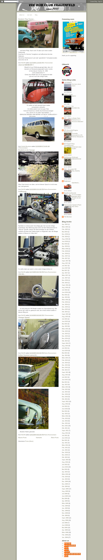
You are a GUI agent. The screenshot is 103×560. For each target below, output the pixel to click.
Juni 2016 (65, 292)
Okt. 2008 (65, 515)
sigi (67, 556)
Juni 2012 (65, 409)
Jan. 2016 (65, 304)
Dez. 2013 (65, 365)
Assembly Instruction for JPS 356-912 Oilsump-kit (77, 135)
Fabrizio (68, 543)
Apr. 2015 (65, 326)
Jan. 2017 (65, 278)
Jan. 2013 (65, 392)
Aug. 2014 (65, 345)
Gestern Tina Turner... (26, 19)
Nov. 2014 (65, 338)
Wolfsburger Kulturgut (71, 157)
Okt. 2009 (65, 486)
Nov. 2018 (65, 234)
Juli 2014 (64, 348)
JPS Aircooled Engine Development (71, 131)
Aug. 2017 (65, 263)
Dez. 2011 (65, 423)
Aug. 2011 (65, 433)
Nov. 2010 (65, 455)
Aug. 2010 (65, 462)
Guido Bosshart (71, 545)
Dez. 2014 (65, 336)
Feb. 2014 (65, 360)
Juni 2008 (65, 525)
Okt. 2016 (65, 282)
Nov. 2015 (65, 309)
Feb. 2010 (65, 476)
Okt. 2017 (65, 258)
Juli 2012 (64, 406)
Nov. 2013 (65, 367)
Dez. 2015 (65, 307)
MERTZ (74, 96)
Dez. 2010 (65, 452)
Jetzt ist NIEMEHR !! (25, 65)
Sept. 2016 (65, 285)
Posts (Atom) (29, 441)
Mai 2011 (64, 440)
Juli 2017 (64, 265)
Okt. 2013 (65, 370)
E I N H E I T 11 (68, 106)
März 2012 (65, 416)
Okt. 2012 (65, 399)
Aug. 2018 (65, 239)
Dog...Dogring (76, 171)
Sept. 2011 (65, 430)
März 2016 (65, 299)
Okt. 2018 (65, 236)
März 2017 (65, 275)
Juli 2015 (64, 319)
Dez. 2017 (65, 256)
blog (36, 15)
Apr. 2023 (65, 224)
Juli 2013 (64, 377)
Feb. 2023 (65, 229)
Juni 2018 (65, 241)
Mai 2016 (64, 295)
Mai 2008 (64, 527)
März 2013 (65, 387)
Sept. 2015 (65, 314)
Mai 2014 (64, 353)
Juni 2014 (65, 350)
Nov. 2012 (65, 396)
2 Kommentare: (49, 315)
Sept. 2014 (65, 343)
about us (21, 15)
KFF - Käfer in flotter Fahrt (72, 118)
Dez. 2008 (65, 510)
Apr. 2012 (65, 413)
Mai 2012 (64, 411)
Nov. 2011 (65, 425)
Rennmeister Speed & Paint (72, 205)
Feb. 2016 (65, 302)
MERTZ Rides (68, 94)
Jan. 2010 (65, 479)
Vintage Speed (23, 317)
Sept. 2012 (65, 401)
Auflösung (22, 191)
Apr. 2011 (65, 443)
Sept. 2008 (65, 518)
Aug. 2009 (65, 491)
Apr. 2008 (65, 530)
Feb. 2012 (65, 418)
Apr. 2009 (65, 501)
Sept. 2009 (65, 489)
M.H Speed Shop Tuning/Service (69, 144)
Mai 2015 (64, 324)
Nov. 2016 (65, 280)
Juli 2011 (64, 435)
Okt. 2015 (65, 311)
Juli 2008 (64, 522)
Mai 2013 (64, 382)
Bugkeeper (67, 181)
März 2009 (65, 503)
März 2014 (65, 358)
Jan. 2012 (65, 421)
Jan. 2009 (65, 508)
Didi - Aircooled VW (70, 169)
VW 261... (21, 274)
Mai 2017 (64, 270)
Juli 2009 (64, 493)
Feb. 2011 (65, 447)
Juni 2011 (65, 438)
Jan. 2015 (65, 333)
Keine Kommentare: (50, 189)
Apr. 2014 (65, 355)
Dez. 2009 (65, 481)
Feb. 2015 (65, 331)
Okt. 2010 (65, 457)
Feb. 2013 (65, 389)
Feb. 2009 (65, 506)
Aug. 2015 (65, 316)
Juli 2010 (64, 464)
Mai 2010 (64, 469)
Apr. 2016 (65, 297)
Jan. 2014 (65, 362)
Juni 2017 (65, 268)
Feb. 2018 (65, 251)
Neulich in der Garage (26, 150)
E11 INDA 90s (76, 108)
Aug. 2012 (65, 404)
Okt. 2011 (65, 428)
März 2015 (65, 329)
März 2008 (65, 532)
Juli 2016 (64, 290)
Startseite (39, 437)
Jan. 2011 (65, 450)
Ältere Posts (55, 437)
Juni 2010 (65, 467)
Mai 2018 (64, 244)
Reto (67, 549)
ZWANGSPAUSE (76, 159)
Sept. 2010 (65, 459)
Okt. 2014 (65, 341)
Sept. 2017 (65, 261)
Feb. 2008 (65, 535)
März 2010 (65, 474)
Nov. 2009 (65, 484)
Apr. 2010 (65, 472)
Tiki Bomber (68, 217)
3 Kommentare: (23, 148)
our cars (29, 15)
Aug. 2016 (65, 287)
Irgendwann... (75, 182)
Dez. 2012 (65, 394)
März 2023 (65, 227)
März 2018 (65, 248)
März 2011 (65, 445)
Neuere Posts (22, 437)
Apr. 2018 (65, 246)
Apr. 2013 (65, 384)
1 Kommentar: (48, 63)
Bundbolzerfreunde (70, 193)
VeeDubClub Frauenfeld (73, 554)
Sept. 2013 (65, 372)
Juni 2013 (65, 379)
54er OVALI (75, 206)
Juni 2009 (65, 496)
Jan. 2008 (65, 537)
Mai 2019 (64, 231)
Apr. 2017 (65, 273)
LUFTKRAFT (68, 82)
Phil (67, 547)
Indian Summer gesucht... (28, 355)
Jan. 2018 (65, 253)
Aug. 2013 (65, 375)
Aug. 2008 (65, 520)
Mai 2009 (64, 498)
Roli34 (68, 552)
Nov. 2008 (65, 513)
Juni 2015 (65, 321)
